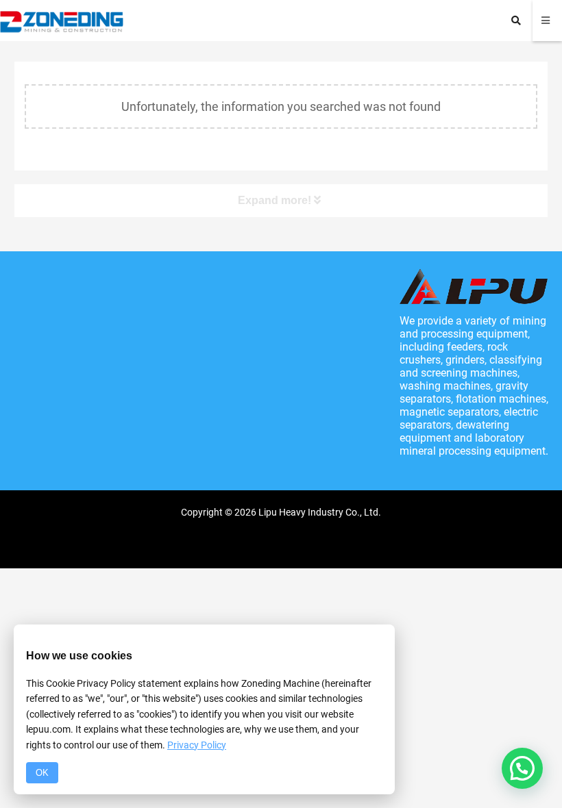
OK (42, 773)
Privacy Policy (196, 745)
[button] (522, 768)
